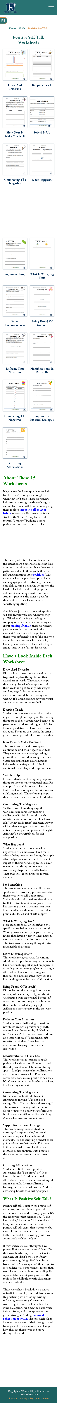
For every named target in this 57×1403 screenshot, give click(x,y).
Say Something (15, 274)
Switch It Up (42, 132)
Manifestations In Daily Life (42, 370)
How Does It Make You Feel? (15, 134)
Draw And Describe (15, 87)
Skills (22, 28)
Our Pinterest (43, 1398)
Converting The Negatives (15, 418)
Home (12, 28)
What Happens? (41, 180)
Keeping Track (42, 85)
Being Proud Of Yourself (42, 323)
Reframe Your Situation (15, 370)
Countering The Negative (15, 181)
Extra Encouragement (15, 323)
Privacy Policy (26, 1398)
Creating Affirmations (15, 465)
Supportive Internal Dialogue (42, 418)
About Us (12, 1398)
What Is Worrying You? (42, 276)
